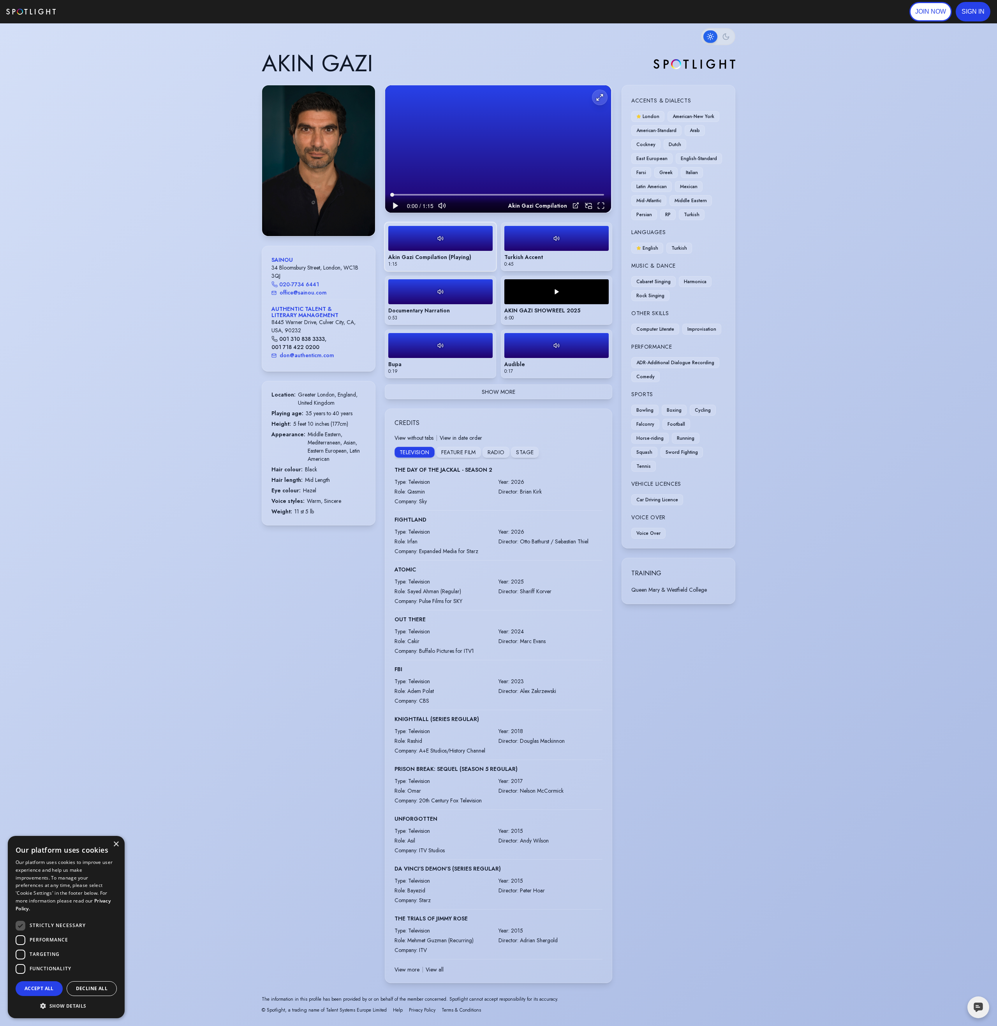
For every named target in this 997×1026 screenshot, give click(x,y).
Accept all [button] (39, 988)
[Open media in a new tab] (576, 205)
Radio (496, 452)
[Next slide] (362, 168)
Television (415, 452)
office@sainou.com (303, 292)
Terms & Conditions (461, 1010)
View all (435, 969)
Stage (525, 452)
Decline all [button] (91, 988)
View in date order (461, 438)
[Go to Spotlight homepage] (31, 11)
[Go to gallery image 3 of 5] (320, 216)
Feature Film (458, 452)
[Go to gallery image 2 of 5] (316, 216)
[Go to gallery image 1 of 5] (311, 216)
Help (398, 1010)
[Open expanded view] (363, 97)
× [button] (116, 844)
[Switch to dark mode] (718, 36)
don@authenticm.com (307, 355)
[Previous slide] (274, 168)
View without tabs (414, 438)
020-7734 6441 (299, 284)
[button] (973, 11)
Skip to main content (85, 11)
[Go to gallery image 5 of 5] (328, 216)
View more (407, 969)
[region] (498, 149)
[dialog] (66, 927)
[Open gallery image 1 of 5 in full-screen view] (318, 160)
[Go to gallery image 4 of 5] (324, 216)
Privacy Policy (422, 1010)
